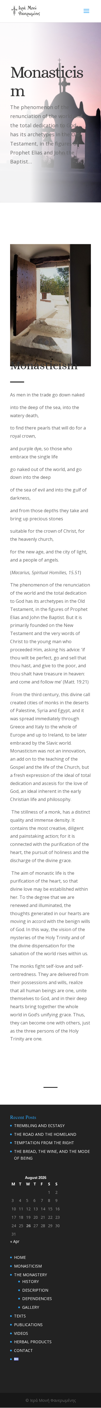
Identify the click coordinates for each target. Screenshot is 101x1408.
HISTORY (30, 1281)
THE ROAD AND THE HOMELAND (45, 1134)
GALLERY (30, 1307)
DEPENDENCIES (37, 1298)
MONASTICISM (28, 1266)
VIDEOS (21, 1333)
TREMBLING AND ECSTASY (39, 1125)
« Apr (14, 1241)
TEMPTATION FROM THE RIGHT (44, 1142)
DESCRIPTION (35, 1290)
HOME (20, 1257)
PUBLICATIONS (28, 1324)
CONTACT (23, 1350)
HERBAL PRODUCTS (33, 1341)
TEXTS (20, 1316)
